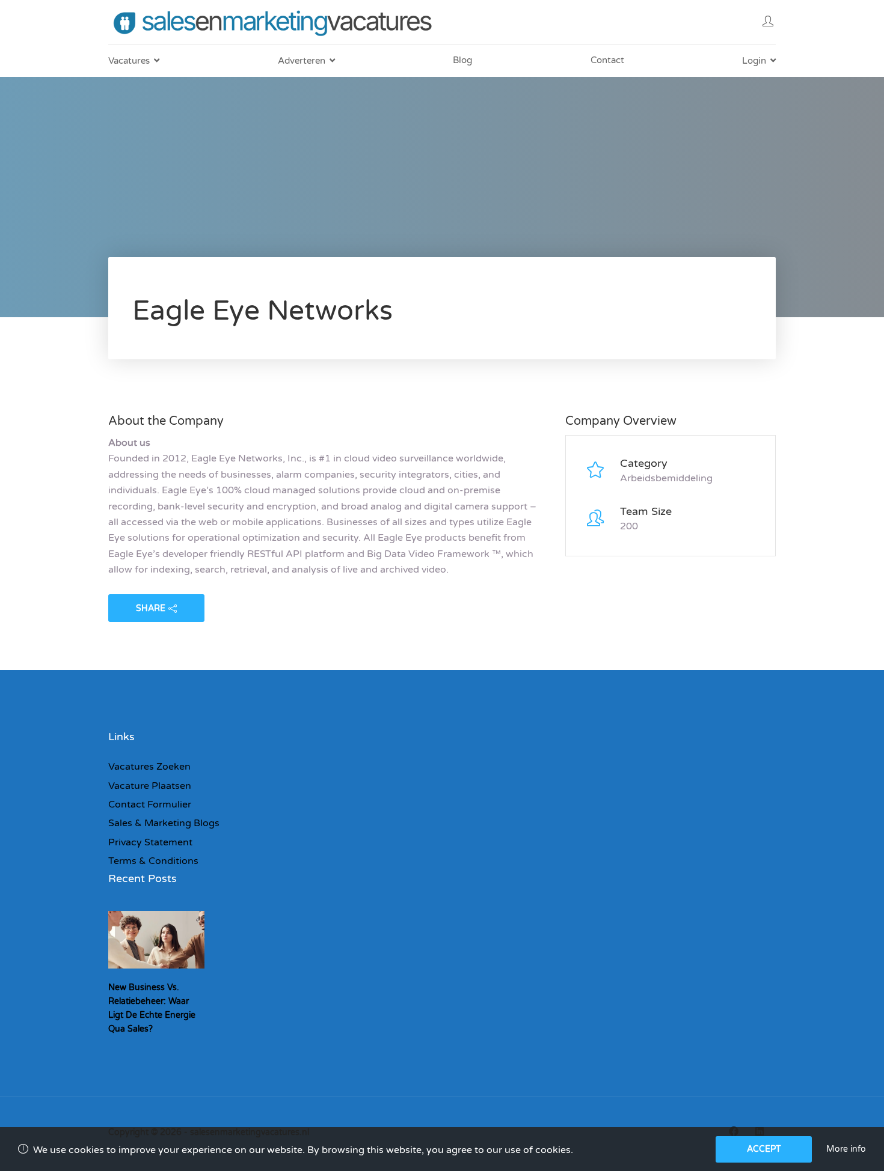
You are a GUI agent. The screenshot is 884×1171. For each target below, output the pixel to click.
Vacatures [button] (129, 60)
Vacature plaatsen (149, 786)
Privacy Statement (150, 842)
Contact (607, 60)
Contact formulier (149, 804)
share (150, 608)
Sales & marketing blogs (163, 823)
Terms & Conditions (153, 861)
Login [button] (754, 60)
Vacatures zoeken (149, 767)
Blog (462, 60)
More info (846, 1149)
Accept (764, 1149)
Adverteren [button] (301, 60)
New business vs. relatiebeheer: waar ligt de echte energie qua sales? (151, 1008)
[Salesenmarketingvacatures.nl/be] (275, 22)
